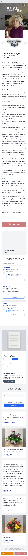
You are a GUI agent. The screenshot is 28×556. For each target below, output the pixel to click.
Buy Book (15, 359)
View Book (7, 359)
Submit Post (14, 405)
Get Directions (14, 280)
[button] (14, 437)
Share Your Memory (9, 381)
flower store (5, 215)
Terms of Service (18, 549)
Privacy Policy (10, 549)
